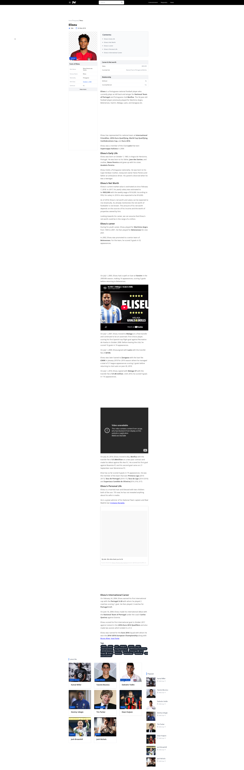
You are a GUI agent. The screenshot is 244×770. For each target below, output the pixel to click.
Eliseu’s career (108, 46)
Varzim (125, 651)
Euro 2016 (118, 651)
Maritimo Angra (128, 653)
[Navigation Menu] (70, 2)
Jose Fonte (115, 638)
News (172, 2)
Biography (164, 2)
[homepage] (74, 2)
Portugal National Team (121, 649)
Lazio (116, 646)
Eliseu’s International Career (113, 53)
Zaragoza (110, 653)
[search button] (122, 2)
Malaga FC (123, 646)
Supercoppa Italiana (107, 649)
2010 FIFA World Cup (107, 651)
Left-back (131, 646)
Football (104, 646)
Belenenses (118, 653)
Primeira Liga (133, 651)
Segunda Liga (138, 653)
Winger (138, 646)
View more (83, 89)
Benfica (110, 646)
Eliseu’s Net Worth (110, 42)
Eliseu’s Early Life (109, 39)
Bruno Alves (105, 638)
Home (70, 20)
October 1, (86, 82)
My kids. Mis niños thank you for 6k (112, 559)
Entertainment (153, 2)
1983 (90, 82)
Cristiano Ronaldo (117, 503)
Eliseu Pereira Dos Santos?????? (122, 562)
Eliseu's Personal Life (110, 49)
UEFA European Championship (138, 649)
